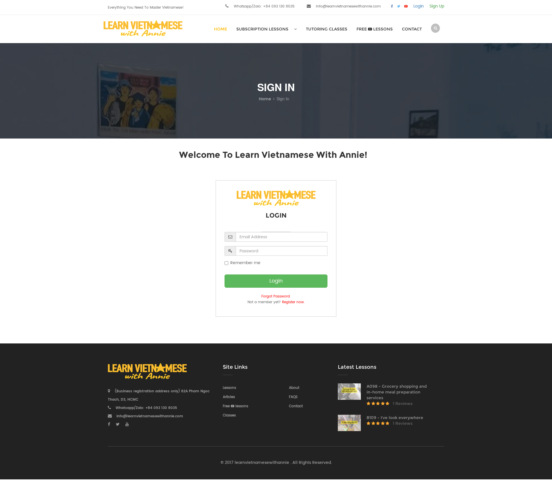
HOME (220, 29)
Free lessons (374, 29)
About (294, 388)
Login (418, 6)
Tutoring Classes (326, 29)
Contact (412, 29)
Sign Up (437, 6)
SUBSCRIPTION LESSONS (262, 29)
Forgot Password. (276, 296)
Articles (229, 397)
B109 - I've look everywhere (395, 417)
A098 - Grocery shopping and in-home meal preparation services (397, 392)
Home (265, 99)
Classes (229, 415)
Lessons (229, 388)
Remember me (245, 263)
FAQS (293, 397)
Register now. (293, 302)
